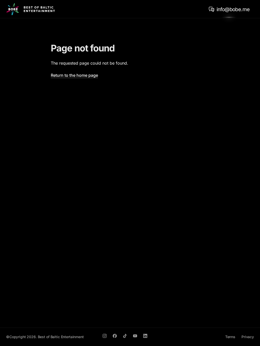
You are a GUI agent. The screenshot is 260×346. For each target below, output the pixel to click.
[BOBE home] (30, 9)
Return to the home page (74, 75)
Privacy (247, 337)
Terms (230, 337)
